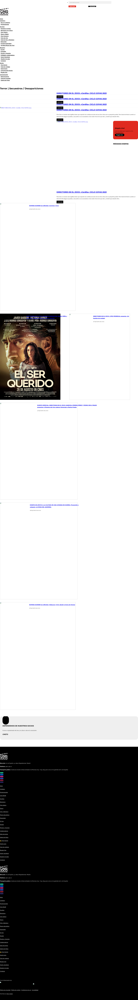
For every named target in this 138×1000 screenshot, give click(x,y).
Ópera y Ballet (5, 34)
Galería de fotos (4, 837)
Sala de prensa (5, 76)
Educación (4, 41)
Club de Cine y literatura (7, 40)
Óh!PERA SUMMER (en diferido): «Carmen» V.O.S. (44, 205)
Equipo (2, 824)
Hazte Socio (4, 68)
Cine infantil (3, 795)
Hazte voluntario (4, 853)
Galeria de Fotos (5, 80)
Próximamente (5, 24)
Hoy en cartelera (5, 22)
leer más (60, 96)
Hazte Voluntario (5, 57)
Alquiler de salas (5, 59)
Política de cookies (15, 990)
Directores (2, 802)
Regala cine (4, 72)
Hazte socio (72, 6)
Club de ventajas (5, 67)
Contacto (3, 61)
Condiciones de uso (26, 990)
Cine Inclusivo (5, 36)
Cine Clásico (4, 32)
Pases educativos (4, 815)
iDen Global (10, 993)
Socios (2, 63)
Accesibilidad (35, 990)
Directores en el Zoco (7, 30)
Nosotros (2, 47)
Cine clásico (3, 805)
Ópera (1, 808)
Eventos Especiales (6, 43)
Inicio (1, 19)
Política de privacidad (5, 990)
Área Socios (92, 6)
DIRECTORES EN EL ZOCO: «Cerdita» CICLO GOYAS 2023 (82, 93)
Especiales (3, 818)
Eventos (2, 26)
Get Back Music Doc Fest (7, 45)
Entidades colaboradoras (8, 55)
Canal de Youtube (6, 78)
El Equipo (3, 51)
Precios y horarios (5, 827)
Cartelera (2, 20)
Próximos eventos (6, 28)
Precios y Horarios (6, 53)
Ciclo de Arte (4, 38)
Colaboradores (4, 831)
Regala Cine (3, 850)
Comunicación (4, 74)
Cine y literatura (4, 811)
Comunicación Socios (7, 70)
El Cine (3, 49)
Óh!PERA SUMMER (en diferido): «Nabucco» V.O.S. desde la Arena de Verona (52, 604)
